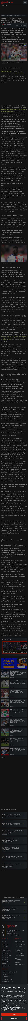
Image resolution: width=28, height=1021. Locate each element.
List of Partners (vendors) (7, 1010)
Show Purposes (14, 1018)
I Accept (14, 1014)
